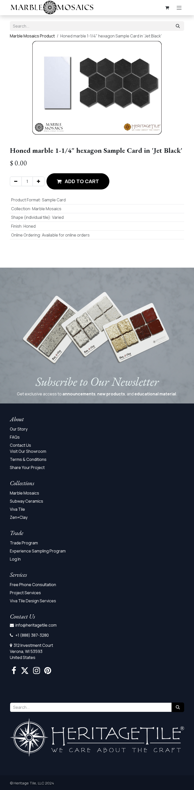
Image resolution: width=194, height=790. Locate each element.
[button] (77, 181)
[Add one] (38, 181)
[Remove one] (16, 181)
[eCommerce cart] (167, 8)
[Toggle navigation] (179, 7)
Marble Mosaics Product (32, 36)
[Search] (178, 26)
